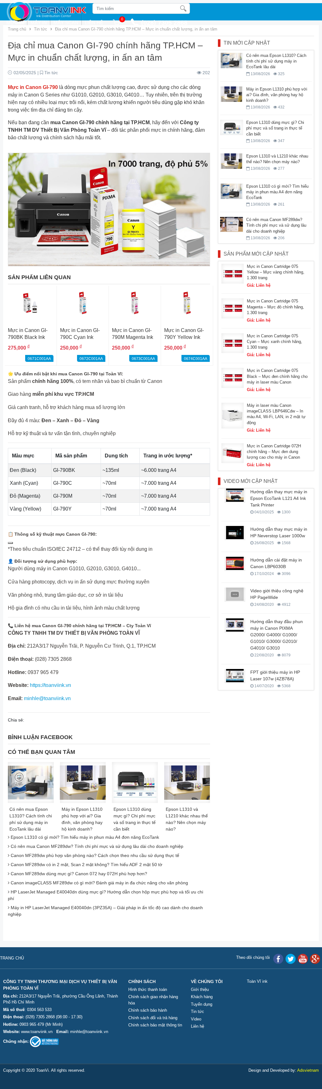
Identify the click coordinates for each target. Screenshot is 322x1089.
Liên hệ (94, 22)
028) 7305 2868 (165, 22)
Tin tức (40, 29)
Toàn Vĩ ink (257, 981)
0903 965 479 (31, 1024)
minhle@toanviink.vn (89, 1031)
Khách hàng (202, 996)
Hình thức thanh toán (147, 989)
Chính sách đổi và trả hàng (152, 1017)
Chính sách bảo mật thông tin (155, 1025)
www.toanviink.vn (37, 1031)
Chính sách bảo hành (147, 1010)
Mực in (15, 22)
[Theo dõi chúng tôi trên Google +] (315, 958)
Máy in (39, 22)
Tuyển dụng (201, 1004)
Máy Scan (65, 22)
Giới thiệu (200, 989)
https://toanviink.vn (50, 685)
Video (196, 1019)
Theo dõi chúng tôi (253, 957)
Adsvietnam (308, 1070)
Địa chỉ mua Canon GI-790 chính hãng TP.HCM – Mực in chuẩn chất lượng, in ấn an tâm (136, 29)
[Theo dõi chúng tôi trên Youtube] (302, 958)
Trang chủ (17, 29)
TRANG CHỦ (12, 958)
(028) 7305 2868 (40, 1016)
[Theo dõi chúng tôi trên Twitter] (290, 958)
